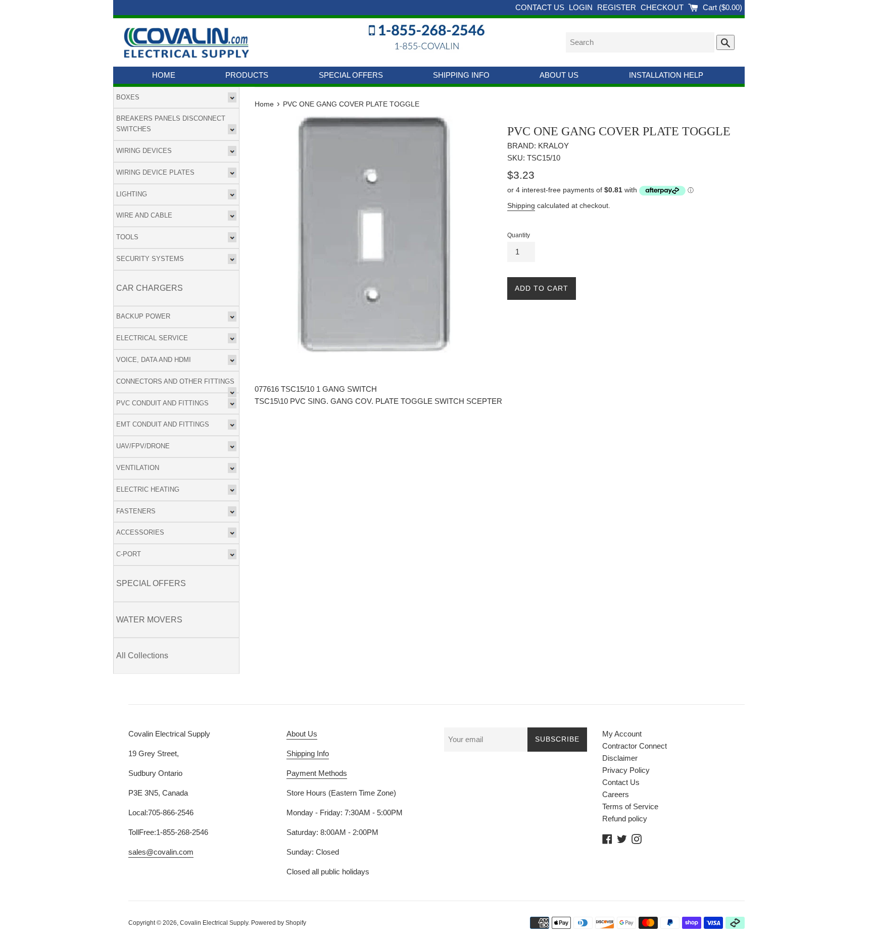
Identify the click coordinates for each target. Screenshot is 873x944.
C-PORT (128, 554)
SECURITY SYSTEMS (150, 259)
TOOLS (127, 237)
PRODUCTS (246, 75)
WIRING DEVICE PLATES (155, 172)
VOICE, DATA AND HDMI (153, 359)
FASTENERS (136, 511)
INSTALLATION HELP (666, 75)
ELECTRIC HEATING (147, 489)
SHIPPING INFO (461, 75)
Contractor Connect (634, 746)
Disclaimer (620, 758)
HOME (163, 75)
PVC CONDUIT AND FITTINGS (162, 403)
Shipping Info (307, 753)
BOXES (127, 97)
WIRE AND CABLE (144, 215)
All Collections (142, 655)
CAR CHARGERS (149, 288)
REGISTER (617, 7)
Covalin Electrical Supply (214, 922)
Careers (615, 794)
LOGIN (582, 7)
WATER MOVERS (149, 619)
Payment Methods (316, 773)
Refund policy (624, 818)
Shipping (521, 205)
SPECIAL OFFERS (351, 75)
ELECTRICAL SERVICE (152, 338)
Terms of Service (630, 806)
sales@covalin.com (160, 852)
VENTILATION (137, 467)
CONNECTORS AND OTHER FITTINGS (175, 381)
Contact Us (621, 782)
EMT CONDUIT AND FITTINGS (162, 424)
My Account (622, 733)
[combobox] (640, 42)
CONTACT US (540, 7)
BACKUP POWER (143, 316)
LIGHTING (131, 194)
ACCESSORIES (140, 532)
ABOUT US (559, 75)
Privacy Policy (626, 770)
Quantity (518, 235)
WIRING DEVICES (144, 150)
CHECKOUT (663, 7)
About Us (301, 733)
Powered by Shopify (278, 922)
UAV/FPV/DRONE (143, 446)
